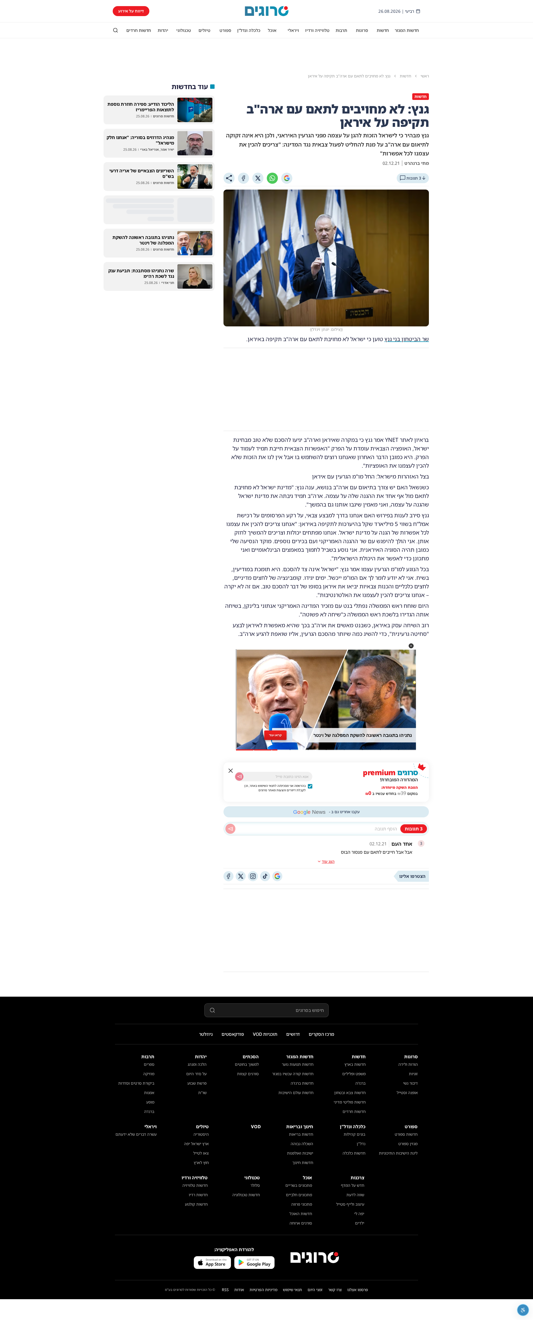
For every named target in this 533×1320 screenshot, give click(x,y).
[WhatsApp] (272, 178)
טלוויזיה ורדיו (317, 30)
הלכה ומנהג (197, 1064)
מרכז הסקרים (321, 1034)
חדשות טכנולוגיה (246, 1194)
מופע (150, 1102)
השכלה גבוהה (302, 1143)
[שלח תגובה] (230, 829)
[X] (257, 178)
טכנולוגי (183, 30)
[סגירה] (231, 771)
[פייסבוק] (228, 876)
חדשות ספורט (406, 1134)
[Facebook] (243, 178)
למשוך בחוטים (247, 1064)
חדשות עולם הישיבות (295, 1092)
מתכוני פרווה (301, 1204)
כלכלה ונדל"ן (248, 30)
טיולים (204, 30)
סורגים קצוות (248, 1073)
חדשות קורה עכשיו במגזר (292, 1073)
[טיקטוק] (265, 876)
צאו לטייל (201, 1153)
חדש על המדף (352, 1185)
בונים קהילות (354, 1134)
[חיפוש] (115, 30)
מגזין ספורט (408, 1143)
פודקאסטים (233, 1034)
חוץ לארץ (201, 1162)
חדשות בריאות (301, 1134)
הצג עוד (328, 861)
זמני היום (315, 1289)
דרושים (293, 1034)
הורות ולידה (408, 1064)
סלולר (255, 1185)
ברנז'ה (360, 1083)
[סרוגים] (314, 1257)
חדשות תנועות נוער (297, 1064)
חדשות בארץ (355, 1064)
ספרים (149, 1064)
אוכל (272, 30)
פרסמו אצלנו (357, 1289)
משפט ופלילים (354, 1073)
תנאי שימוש (292, 1289)
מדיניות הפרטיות (263, 1289)
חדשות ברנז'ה (302, 1083)
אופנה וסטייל (407, 1092)
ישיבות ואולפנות (300, 1153)
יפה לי (359, 1213)
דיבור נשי (410, 1083)
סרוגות (362, 30)
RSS (225, 1289)
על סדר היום (196, 1073)
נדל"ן (361, 1143)
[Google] (286, 178)
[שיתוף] (229, 178)
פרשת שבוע (197, 1083)
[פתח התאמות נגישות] (523, 1310)
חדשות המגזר (407, 30)
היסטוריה (201, 1134)
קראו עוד (275, 735)
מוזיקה (148, 1073)
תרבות (341, 30)
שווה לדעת (355, 1194)
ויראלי (293, 30)
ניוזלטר (206, 1034)
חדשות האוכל (301, 1213)
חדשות (383, 30)
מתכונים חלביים (299, 1194)
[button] (411, 645)
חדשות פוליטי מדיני (350, 1102)
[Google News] (277, 876)
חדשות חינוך (302, 1162)
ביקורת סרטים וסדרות (136, 1083)
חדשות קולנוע (196, 1204)
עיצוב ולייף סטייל (350, 1204)
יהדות (163, 30)
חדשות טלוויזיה (195, 1185)
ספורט (225, 30)
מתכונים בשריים (298, 1185)
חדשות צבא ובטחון (350, 1092)
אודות (239, 1289)
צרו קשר (335, 1289)
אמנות (149, 1092)
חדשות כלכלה (354, 1153)
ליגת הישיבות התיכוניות (398, 1153)
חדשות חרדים (138, 30)
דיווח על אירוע (131, 11)
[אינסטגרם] (253, 876)
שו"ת (202, 1092)
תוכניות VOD (265, 1034)
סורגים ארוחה (301, 1223)
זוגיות (413, 1073)
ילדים (359, 1223)
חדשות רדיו (198, 1194)
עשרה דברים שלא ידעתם (136, 1134)
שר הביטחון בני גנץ (406, 339)
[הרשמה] (239, 776)
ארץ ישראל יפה (196, 1143)
